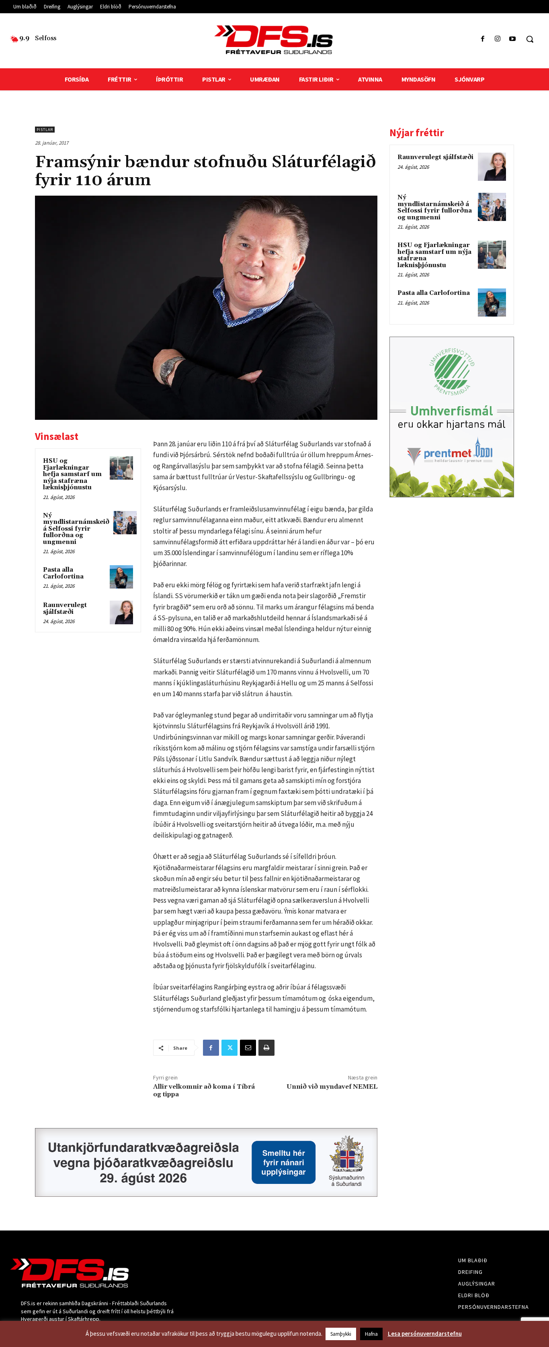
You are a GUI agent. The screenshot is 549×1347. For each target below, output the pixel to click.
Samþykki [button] (340, 1334)
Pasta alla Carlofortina (63, 573)
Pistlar (45, 129)
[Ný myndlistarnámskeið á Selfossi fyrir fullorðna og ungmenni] (125, 522)
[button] (529, 39)
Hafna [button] (371, 1334)
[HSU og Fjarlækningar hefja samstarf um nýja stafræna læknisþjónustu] (121, 468)
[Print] (266, 1048)
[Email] (248, 1048)
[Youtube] (512, 39)
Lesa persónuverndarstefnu (425, 1333)
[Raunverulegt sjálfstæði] (121, 612)
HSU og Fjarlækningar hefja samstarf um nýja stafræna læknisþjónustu (72, 474)
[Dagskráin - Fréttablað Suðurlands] (274, 39)
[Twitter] (229, 1048)
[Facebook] (482, 39)
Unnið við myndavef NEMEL (332, 1087)
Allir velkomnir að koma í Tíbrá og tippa (204, 1090)
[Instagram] (497, 39)
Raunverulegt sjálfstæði (65, 608)
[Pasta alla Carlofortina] (121, 577)
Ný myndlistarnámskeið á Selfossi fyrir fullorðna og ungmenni (76, 529)
